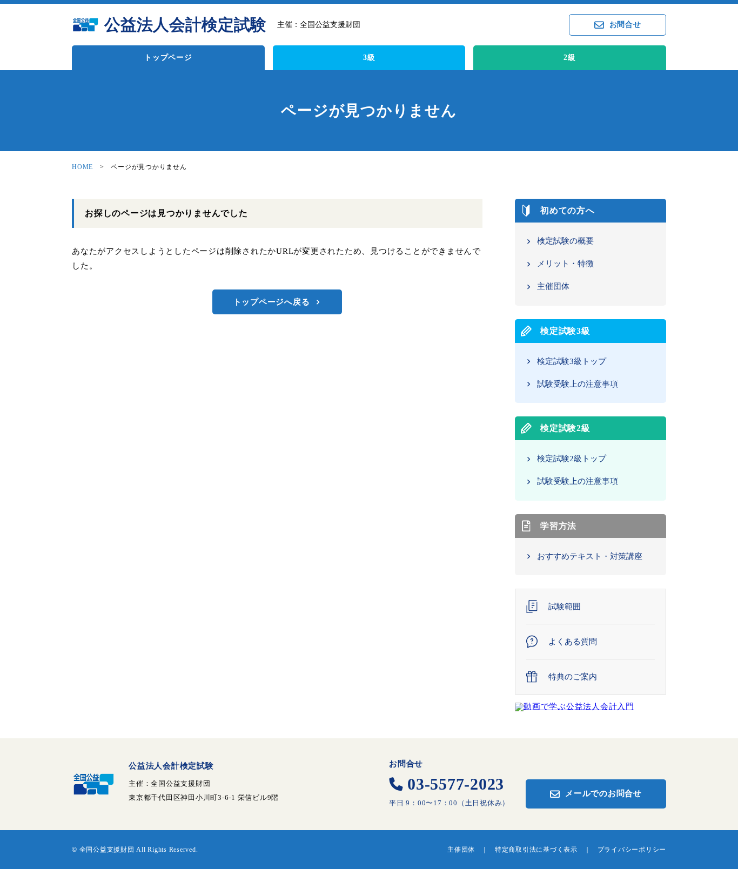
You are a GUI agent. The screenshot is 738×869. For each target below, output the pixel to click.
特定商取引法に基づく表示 (536, 849)
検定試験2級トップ (571, 458)
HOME (82, 167)
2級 (569, 57)
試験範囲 (564, 607)
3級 (369, 57)
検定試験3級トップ (571, 361)
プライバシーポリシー (632, 849)
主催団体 (553, 286)
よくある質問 (572, 642)
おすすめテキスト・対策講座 (589, 556)
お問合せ (625, 25)
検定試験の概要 (565, 241)
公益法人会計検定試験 (185, 25)
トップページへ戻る (271, 302)
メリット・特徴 (565, 263)
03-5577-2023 (455, 784)
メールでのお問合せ (603, 793)
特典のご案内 (572, 677)
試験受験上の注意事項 (577, 384)
